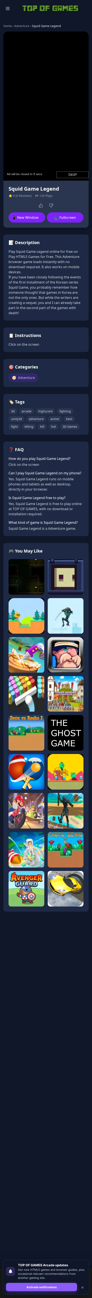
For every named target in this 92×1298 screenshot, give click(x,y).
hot (53, 427)
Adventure (21, 26)
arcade (26, 411)
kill (42, 427)
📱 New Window (25, 217)
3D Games (70, 427)
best (69, 419)
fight (14, 427)
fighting (65, 411)
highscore (45, 411)
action (54, 419)
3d (13, 411)
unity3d (16, 419)
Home (7, 26)
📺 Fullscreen (65, 217)
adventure (36, 419)
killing (29, 427)
